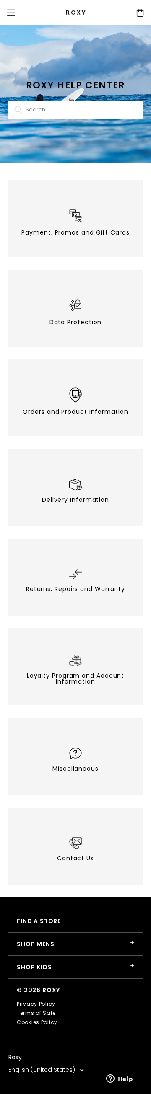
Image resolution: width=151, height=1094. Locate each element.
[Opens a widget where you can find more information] (119, 1079)
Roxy (15, 1057)
